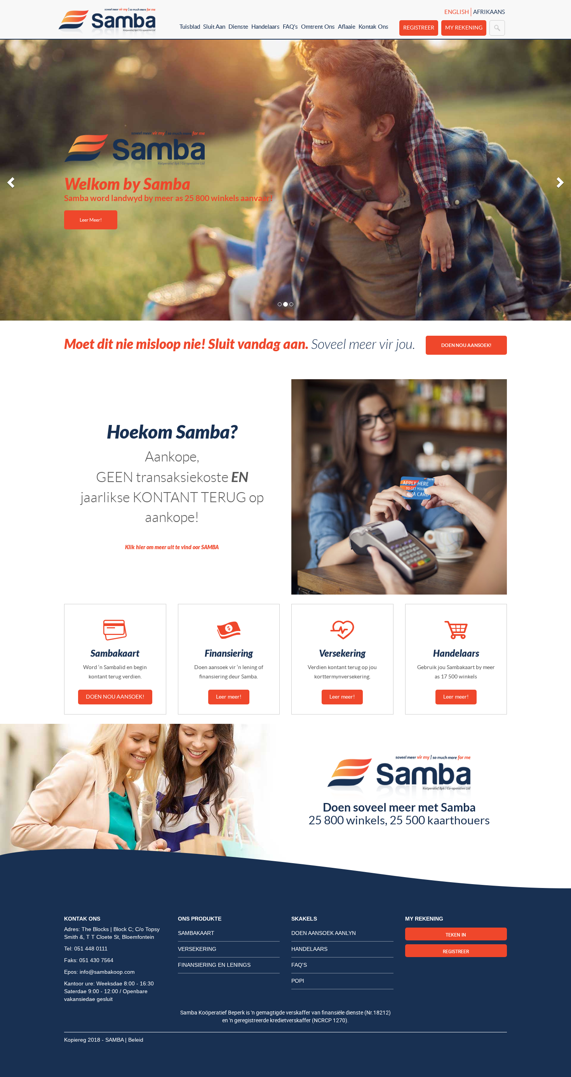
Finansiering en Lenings (214, 965)
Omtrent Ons (318, 26)
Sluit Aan (214, 26)
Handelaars (265, 26)
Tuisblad (189, 26)
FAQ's (290, 26)
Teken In (456, 934)
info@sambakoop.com (107, 972)
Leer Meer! (91, 219)
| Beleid (134, 1040)
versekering (197, 949)
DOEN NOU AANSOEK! (466, 345)
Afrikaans (489, 12)
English (456, 12)
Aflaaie (346, 26)
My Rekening (463, 27)
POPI (297, 981)
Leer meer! (229, 697)
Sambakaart (196, 933)
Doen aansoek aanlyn (323, 933)
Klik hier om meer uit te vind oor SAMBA (172, 547)
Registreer (418, 27)
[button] (9, 180)
